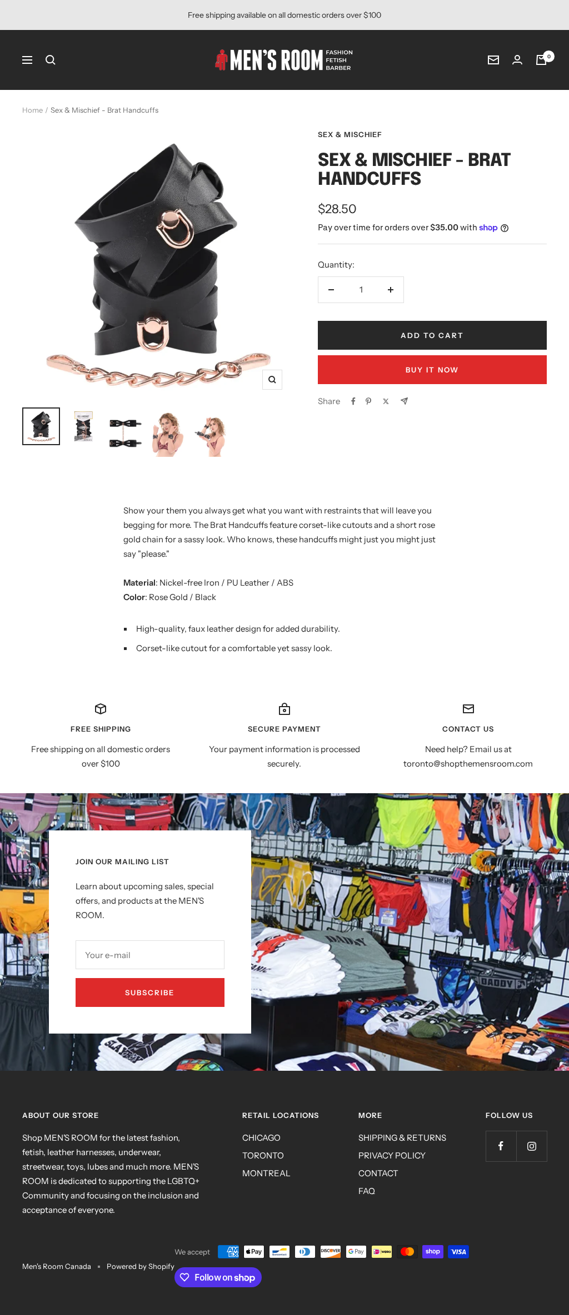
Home (32, 109)
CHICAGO (261, 1137)
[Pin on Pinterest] (368, 401)
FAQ (366, 1191)
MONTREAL (266, 1173)
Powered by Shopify (140, 1266)
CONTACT (378, 1173)
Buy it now (432, 369)
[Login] (517, 59)
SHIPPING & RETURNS (402, 1137)
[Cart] (541, 60)
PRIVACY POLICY (392, 1155)
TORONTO (263, 1155)
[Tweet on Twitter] (386, 401)
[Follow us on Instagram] (531, 1146)
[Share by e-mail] (404, 401)
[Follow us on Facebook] (501, 1146)
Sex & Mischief (350, 134)
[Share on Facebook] (353, 401)
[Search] (51, 60)
